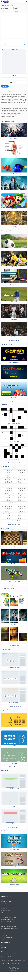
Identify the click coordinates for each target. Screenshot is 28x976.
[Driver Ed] (14, 816)
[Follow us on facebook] (15, 968)
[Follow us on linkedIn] (10, 968)
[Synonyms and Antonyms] (14, 421)
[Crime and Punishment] (14, 439)
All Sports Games (13, 340)
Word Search (5, 466)
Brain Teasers (10, 956)
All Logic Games (13, 585)
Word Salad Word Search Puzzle (7, 937)
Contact (19, 960)
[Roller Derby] (14, 329)
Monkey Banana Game (5, 930)
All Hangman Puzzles (13, 766)
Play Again (4, 86)
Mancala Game (4, 924)
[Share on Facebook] (2, 91)
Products (3, 960)
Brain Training (5, 831)
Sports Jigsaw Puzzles (7, 231)
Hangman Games (6, 710)
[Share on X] (5, 91)
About (16, 960)
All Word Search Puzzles (13, 524)
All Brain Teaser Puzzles (13, 827)
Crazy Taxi (3, 899)
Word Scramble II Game (5, 910)
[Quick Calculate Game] (14, 876)
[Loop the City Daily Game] (14, 573)
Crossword (4, 404)
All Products (3, 947)
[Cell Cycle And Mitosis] (14, 677)
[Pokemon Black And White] (14, 599)
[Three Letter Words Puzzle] (14, 519)
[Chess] (14, 538)
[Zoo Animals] (14, 720)
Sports (11, 5)
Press (12, 960)
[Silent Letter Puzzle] (14, 501)
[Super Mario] (14, 200)
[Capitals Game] (14, 389)
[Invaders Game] (14, 372)
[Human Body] (14, 148)
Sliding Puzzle (15, 953)
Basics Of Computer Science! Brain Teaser (8, 917)
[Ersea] (14, 798)
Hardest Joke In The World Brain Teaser (8, 921)
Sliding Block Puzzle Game (6, 912)
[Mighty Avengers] (14, 130)
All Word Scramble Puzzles (13, 706)
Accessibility (8, 963)
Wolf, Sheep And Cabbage (6, 901)
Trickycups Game (4, 903)
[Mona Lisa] (14, 634)
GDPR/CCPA (17, 963)
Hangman (24, 953)
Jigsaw (8, 5)
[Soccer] (14, 241)
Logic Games (5, 528)
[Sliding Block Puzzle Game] (14, 556)
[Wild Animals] (14, 218)
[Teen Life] (14, 737)
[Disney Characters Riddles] (14, 659)
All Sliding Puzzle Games (13, 645)
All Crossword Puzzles (13, 462)
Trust (13, 963)
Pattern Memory (4, 908)
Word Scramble (5, 649)
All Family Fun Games (13, 401)
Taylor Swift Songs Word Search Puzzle (8, 933)
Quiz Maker (3, 945)
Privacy (3, 963)
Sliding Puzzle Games (7, 588)
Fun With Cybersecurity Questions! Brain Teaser (9, 928)
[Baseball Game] (14, 294)
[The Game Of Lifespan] (14, 780)
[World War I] (14, 755)
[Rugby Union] (14, 258)
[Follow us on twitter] (13, 968)
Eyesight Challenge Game (5, 939)
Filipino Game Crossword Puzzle (7, 919)
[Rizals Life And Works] (14, 694)
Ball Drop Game (4, 935)
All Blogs (8, 960)
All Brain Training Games (13, 888)
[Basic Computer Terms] (14, 483)
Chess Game (3, 905)
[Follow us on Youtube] (18, 968)
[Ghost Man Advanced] (14, 354)
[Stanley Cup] (14, 311)
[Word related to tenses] (14, 457)
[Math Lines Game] (14, 859)
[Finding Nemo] (14, 165)
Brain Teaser (4, 770)
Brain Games (3, 5)
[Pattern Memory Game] (14, 841)
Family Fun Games (6, 344)
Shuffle (14, 75)
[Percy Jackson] (14, 183)
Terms (24, 960)
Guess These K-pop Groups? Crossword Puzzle (9, 926)
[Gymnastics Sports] (14, 276)
